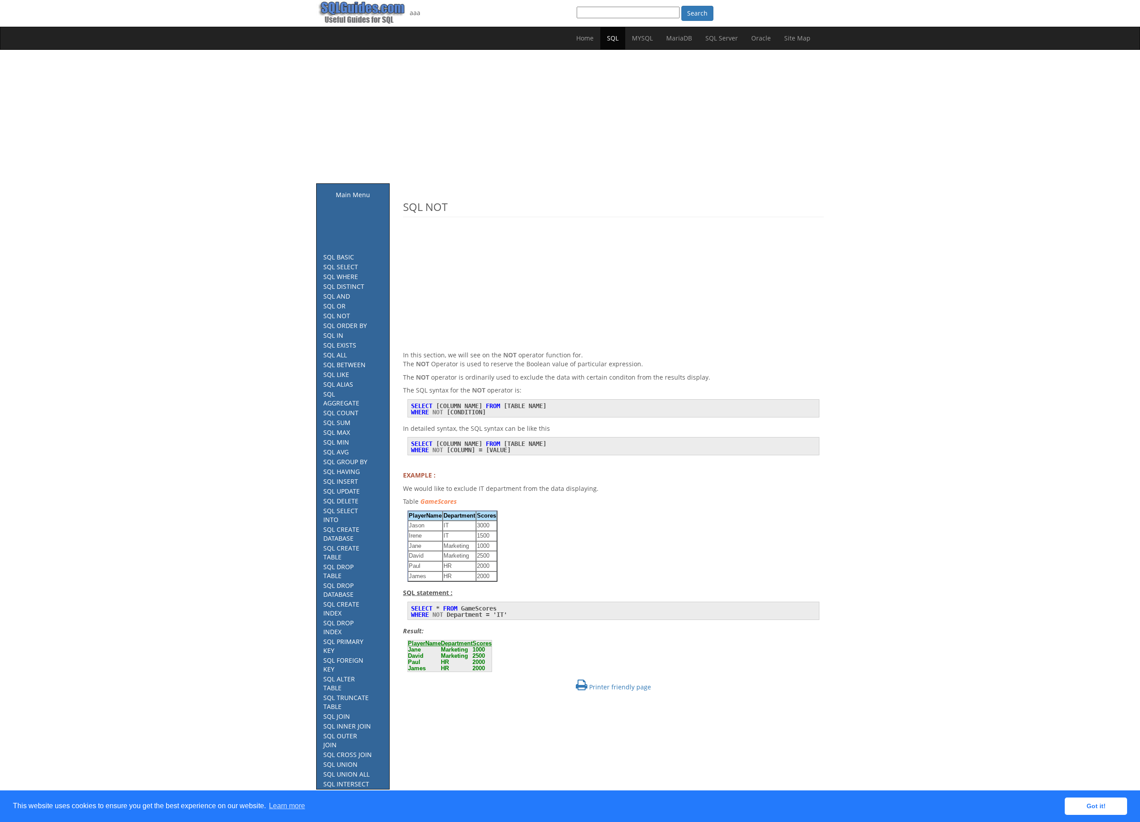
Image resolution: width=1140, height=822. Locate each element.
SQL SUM (336, 422)
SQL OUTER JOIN (340, 740)
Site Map (797, 38)
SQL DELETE (340, 501)
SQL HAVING (341, 471)
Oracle (761, 38)
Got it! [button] (1096, 806)
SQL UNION (340, 764)
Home (585, 38)
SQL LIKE (336, 374)
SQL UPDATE (341, 491)
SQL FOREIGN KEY (343, 664)
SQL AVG (336, 452)
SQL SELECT (340, 267)
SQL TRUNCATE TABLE (346, 702)
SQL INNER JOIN (347, 726)
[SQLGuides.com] (363, 12)
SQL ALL (335, 355)
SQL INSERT (340, 481)
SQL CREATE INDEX (341, 608)
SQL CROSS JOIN (347, 754)
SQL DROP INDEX (338, 627)
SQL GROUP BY (345, 462)
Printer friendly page (619, 687)
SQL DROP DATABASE (338, 590)
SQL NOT (336, 316)
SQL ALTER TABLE (339, 683)
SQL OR (334, 306)
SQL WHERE (340, 276)
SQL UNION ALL (346, 774)
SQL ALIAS (338, 384)
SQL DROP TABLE (338, 571)
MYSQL (642, 38)
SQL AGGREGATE (341, 398)
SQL (613, 38)
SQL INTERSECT (346, 784)
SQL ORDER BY (345, 325)
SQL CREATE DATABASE (341, 534)
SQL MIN (336, 442)
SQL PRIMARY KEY (343, 646)
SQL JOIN (336, 716)
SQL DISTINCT (343, 286)
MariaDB (679, 38)
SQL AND (336, 296)
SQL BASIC (338, 257)
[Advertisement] (570, 121)
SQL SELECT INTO (340, 515)
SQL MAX (336, 432)
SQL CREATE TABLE (341, 552)
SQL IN (333, 335)
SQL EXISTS (339, 345)
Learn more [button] (287, 806)
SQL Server (721, 38)
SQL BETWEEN (344, 364)
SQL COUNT (340, 413)
